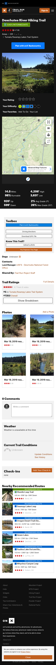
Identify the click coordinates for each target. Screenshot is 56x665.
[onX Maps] (8, 623)
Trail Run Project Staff (25, 273)
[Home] (14, 10)
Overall (14, 295)
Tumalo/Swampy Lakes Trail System (21, 37)
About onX (7, 640)
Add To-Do (23, 111)
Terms (34, 662)
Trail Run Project (35, 597)
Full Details (48, 281)
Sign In (44, 10)
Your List (34, 111)
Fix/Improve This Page (29, 250)
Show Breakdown (28, 300)
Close (28, 657)
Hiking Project (34, 593)
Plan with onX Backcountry (28, 45)
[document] (28, 653)
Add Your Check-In (42, 470)
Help (5, 589)
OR (11, 34)
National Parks (34, 605)
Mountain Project (35, 585)
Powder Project (35, 601)
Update (43, 454)
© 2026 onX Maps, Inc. (21, 662)
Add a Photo (48, 312)
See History (40, 457)
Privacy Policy (25, 652)
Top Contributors (9, 601)
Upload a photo (29, 245)
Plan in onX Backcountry (29, 225)
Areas (4, 34)
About (5, 585)
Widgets (6, 593)
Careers (6, 644)
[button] (4, 73)
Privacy (40, 662)
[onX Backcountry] (10, 3)
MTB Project (33, 589)
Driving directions (29, 231)
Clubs (5, 597)
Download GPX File (29, 236)
